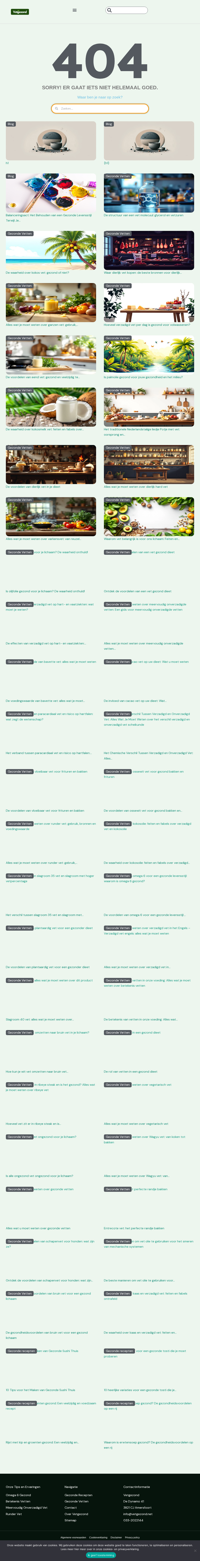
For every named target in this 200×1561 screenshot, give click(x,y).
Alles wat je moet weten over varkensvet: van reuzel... (43, 539)
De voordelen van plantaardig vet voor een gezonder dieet (48, 967)
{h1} (106, 163)
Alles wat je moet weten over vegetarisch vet (136, 1124)
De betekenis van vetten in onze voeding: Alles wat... (141, 1019)
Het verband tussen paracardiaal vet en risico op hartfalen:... (49, 753)
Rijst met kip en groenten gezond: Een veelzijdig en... (42, 1442)
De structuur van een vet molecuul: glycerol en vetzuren (143, 215)
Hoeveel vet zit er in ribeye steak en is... (33, 1124)
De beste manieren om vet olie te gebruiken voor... (139, 1280)
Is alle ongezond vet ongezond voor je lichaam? (39, 1176)
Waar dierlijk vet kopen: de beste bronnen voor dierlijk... (143, 273)
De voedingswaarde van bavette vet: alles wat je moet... (45, 701)
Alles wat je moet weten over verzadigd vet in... (137, 967)
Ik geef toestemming (101, 1555)
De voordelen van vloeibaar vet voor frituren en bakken (45, 811)
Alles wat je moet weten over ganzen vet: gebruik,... (42, 325)
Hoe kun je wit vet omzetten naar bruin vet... (37, 1072)
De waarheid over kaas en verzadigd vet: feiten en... (140, 1332)
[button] (74, 10)
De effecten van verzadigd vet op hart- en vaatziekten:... (46, 643)
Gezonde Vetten (118, 176)
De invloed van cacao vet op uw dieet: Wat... (135, 701)
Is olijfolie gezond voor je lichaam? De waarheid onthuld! (45, 591)
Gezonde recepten (21, 1351)
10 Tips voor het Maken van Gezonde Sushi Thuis (40, 1390)
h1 (7, 163)
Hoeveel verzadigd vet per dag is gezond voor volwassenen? (147, 325)
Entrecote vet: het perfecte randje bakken (134, 1228)
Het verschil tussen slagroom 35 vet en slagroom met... (45, 915)
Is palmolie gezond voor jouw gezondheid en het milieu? (143, 377)
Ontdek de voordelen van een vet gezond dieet (137, 591)
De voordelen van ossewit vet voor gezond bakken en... (143, 811)
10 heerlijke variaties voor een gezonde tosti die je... (140, 1390)
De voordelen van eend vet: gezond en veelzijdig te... (43, 377)
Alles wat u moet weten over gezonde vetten (38, 1228)
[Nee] (195, 1551)
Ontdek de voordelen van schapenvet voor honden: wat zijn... (49, 1280)
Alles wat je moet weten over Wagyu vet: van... (137, 1176)
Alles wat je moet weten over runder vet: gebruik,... (41, 863)
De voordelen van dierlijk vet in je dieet (33, 487)
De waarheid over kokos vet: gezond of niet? (37, 273)
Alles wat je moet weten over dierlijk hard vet (136, 487)
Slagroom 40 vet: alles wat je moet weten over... (40, 1019)
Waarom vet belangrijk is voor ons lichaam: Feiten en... (142, 539)
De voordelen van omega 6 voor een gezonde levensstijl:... (145, 915)
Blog (11, 124)
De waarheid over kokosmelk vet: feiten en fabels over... (45, 429)
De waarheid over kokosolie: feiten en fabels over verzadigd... (147, 863)
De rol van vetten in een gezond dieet (130, 1072)
